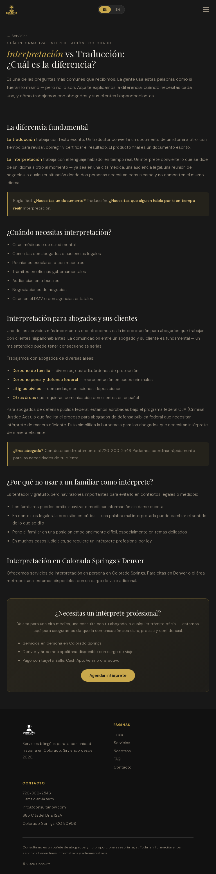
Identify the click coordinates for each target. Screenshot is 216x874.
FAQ (117, 759)
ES (105, 9)
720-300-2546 (36, 793)
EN (118, 9)
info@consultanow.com (44, 807)
